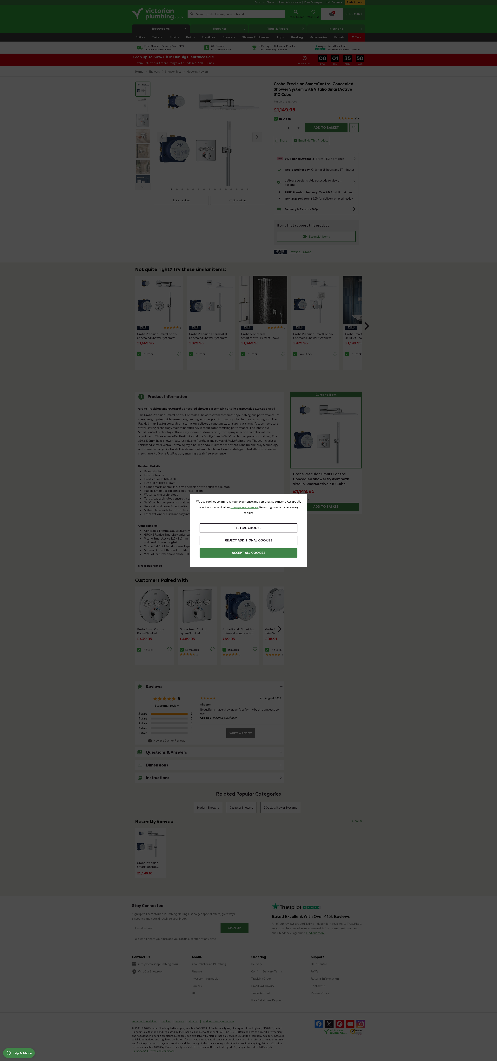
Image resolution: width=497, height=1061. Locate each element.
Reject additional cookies (248, 540)
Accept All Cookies (248, 553)
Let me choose (248, 528)
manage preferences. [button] (245, 507)
